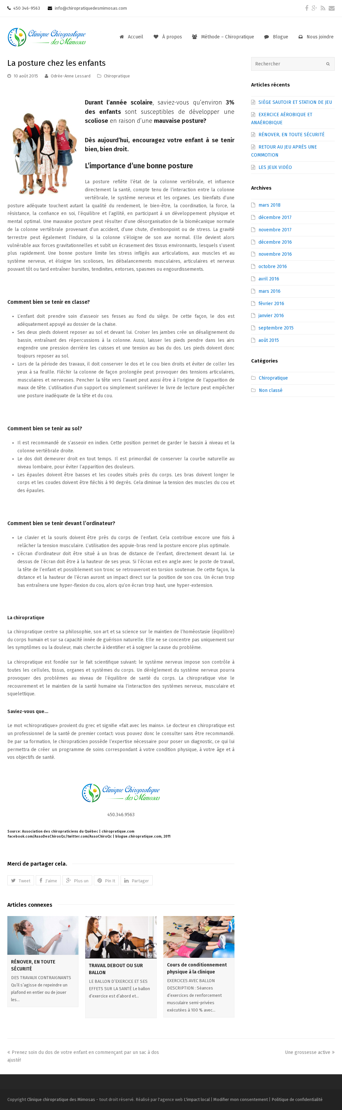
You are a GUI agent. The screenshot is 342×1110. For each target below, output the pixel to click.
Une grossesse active (307, 1052)
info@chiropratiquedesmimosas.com (90, 8)
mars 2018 (270, 205)
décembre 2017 (275, 217)
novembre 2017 (275, 230)
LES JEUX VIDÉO (275, 167)
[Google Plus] (314, 8)
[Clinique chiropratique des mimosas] (46, 36)
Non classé (271, 390)
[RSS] (323, 8)
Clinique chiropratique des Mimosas (61, 1099)
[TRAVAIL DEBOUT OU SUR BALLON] (120, 937)
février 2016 (271, 303)
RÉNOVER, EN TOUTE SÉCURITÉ (292, 135)
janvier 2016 (271, 315)
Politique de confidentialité (297, 1099)
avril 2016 (269, 279)
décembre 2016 (275, 242)
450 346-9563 (26, 8)
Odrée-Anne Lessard (71, 75)
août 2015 (269, 340)
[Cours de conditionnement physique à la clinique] (198, 937)
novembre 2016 (275, 254)
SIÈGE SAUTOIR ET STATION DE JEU (295, 102)
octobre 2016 (273, 266)
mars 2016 (270, 291)
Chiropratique (117, 75)
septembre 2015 (276, 328)
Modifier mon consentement (240, 1099)
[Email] (332, 8)
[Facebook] (306, 8)
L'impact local (197, 1099)
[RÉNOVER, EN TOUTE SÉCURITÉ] (42, 935)
